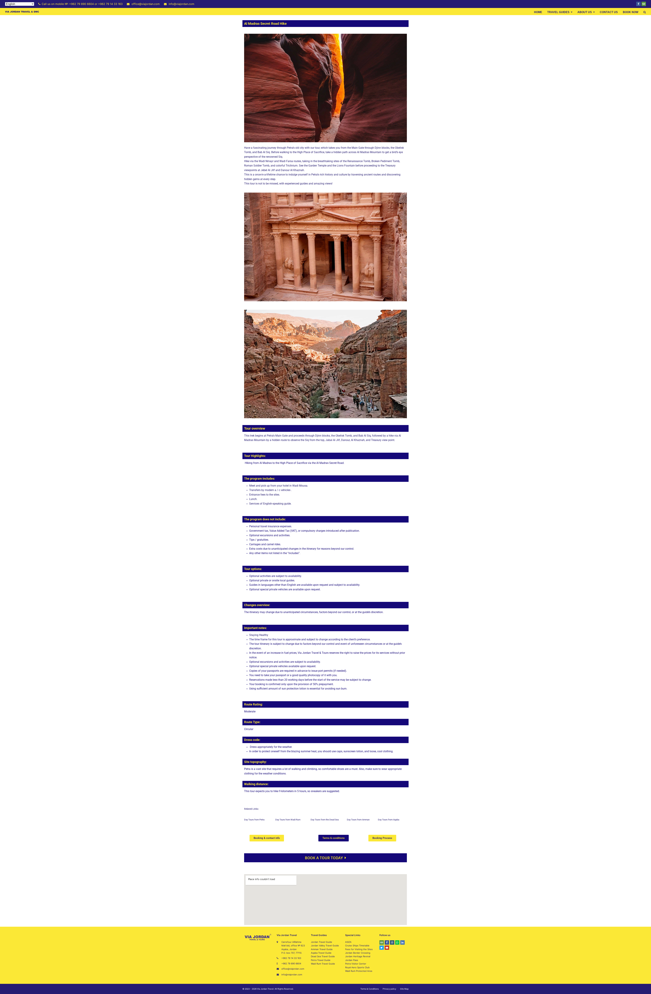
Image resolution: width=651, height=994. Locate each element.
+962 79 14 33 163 (291, 958)
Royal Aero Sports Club (357, 967)
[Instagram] (392, 942)
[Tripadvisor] (644, 4)
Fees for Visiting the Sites (359, 949)
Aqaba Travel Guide (321, 952)
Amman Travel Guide (322, 949)
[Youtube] (387, 948)
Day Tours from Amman (358, 819)
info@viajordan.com (291, 974)
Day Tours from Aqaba (388, 819)
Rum (298, 819)
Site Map (404, 989)
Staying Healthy (258, 635)
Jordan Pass (351, 960)
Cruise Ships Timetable (357, 945)
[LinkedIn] (402, 942)
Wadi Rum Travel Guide (323, 963)
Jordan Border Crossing (357, 952)
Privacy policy (389, 989)
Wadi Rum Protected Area (358, 971)
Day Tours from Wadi (285, 819)
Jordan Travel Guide (321, 942)
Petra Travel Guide (320, 960)
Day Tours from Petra (254, 819)
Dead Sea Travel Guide (323, 956)
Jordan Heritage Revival (357, 956)
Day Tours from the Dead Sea (325, 819)
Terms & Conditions (369, 989)
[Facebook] (638, 4)
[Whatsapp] (397, 942)
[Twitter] (381, 948)
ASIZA (348, 942)
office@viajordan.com (292, 968)
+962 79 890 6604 (291, 963)
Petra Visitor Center (355, 963)
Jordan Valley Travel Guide (325, 945)
